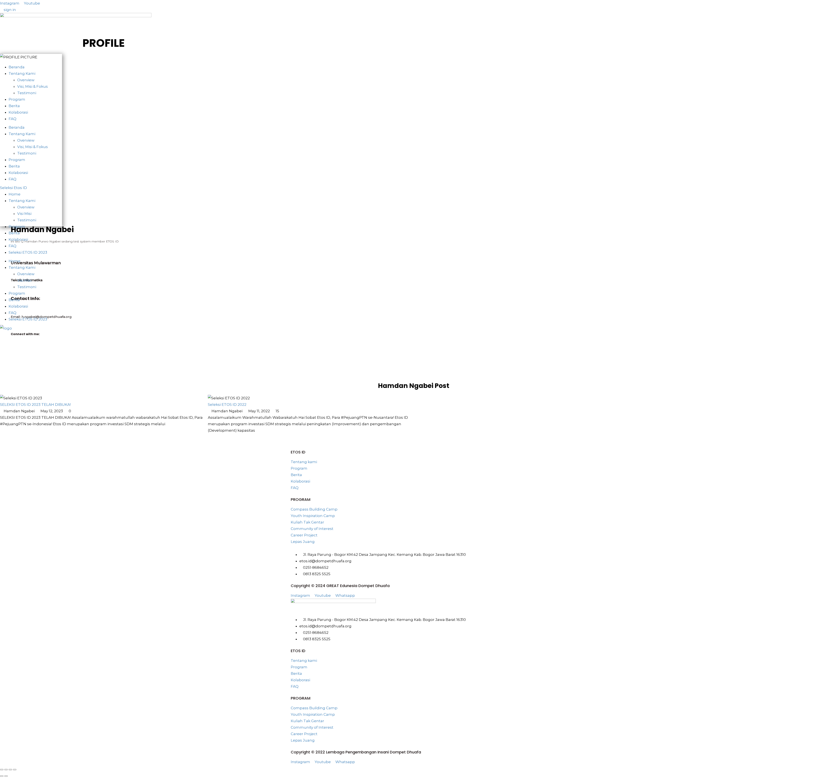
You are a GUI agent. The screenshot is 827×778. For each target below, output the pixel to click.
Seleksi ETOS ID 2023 (28, 252)
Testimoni (26, 93)
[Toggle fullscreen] (6, 769)
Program (17, 99)
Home (14, 194)
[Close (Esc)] (14, 769)
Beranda (17, 67)
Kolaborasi (18, 112)
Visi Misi (24, 213)
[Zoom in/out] (1, 769)
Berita (14, 106)
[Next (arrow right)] (6, 776)
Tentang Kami (22, 73)
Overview (25, 80)
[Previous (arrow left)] (1, 776)
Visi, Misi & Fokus (32, 86)
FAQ (12, 119)
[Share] (10, 769)
